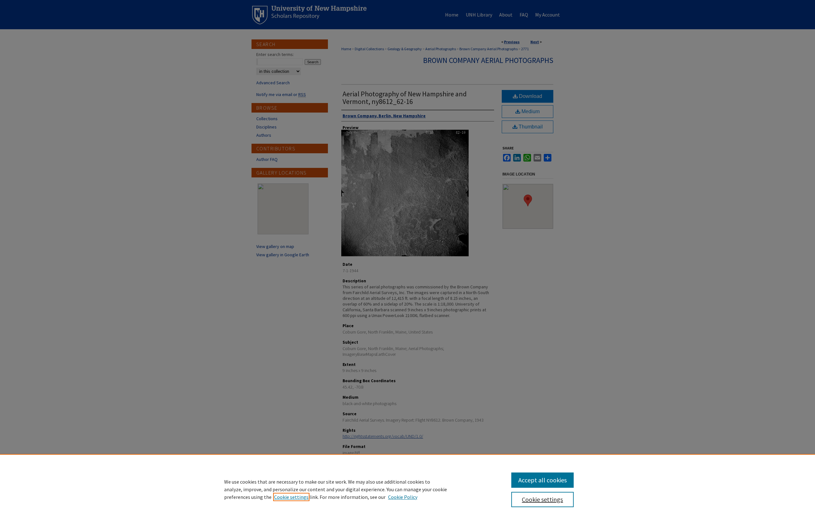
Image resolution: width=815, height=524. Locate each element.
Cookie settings (291, 497)
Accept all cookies (542, 480)
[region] (407, 489)
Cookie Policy (402, 497)
